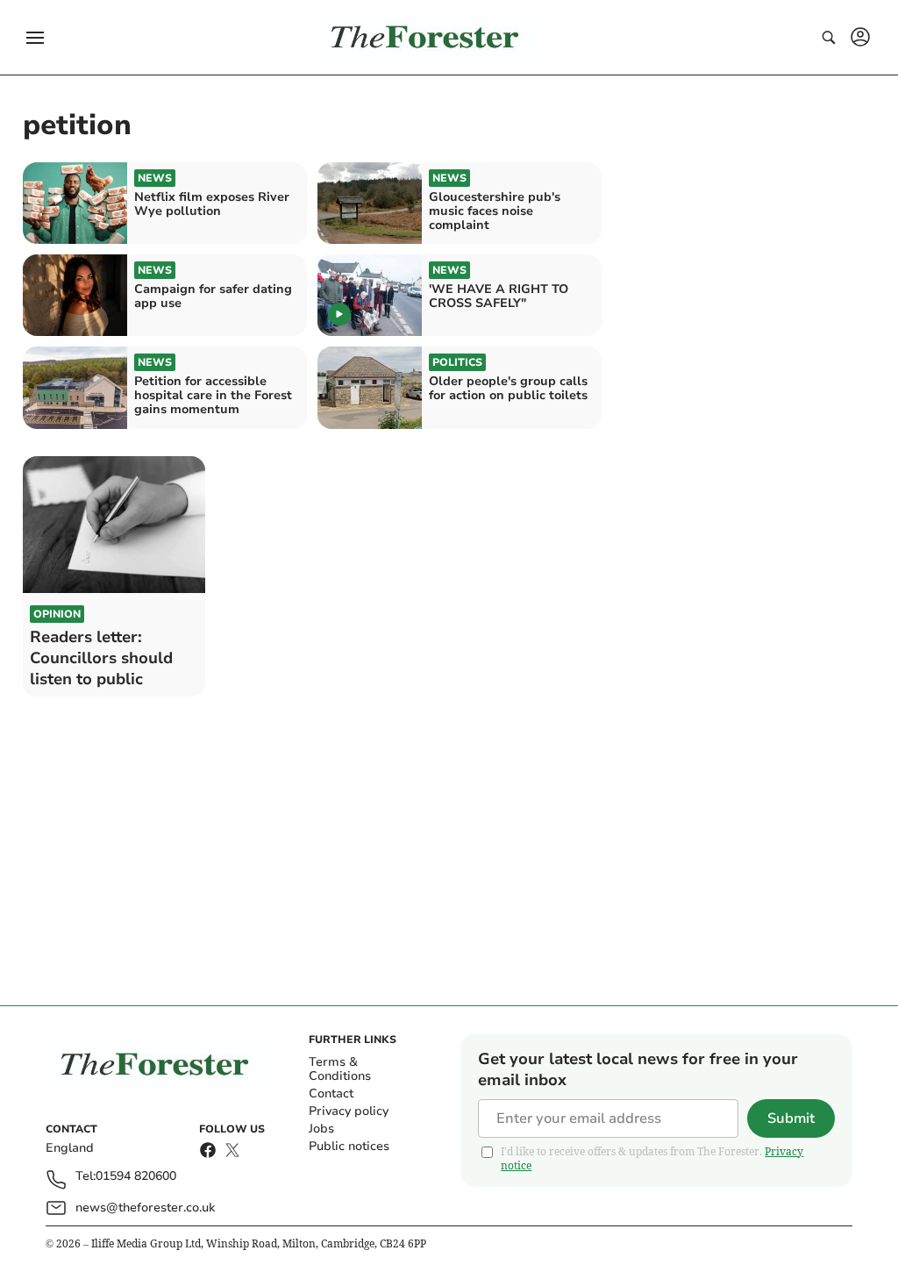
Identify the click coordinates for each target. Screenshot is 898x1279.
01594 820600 (136, 1176)
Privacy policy (348, 1111)
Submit (791, 1118)
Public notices (349, 1146)
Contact (331, 1093)
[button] (35, 38)
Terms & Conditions (340, 1069)
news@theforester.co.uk (145, 1207)
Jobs (321, 1128)
